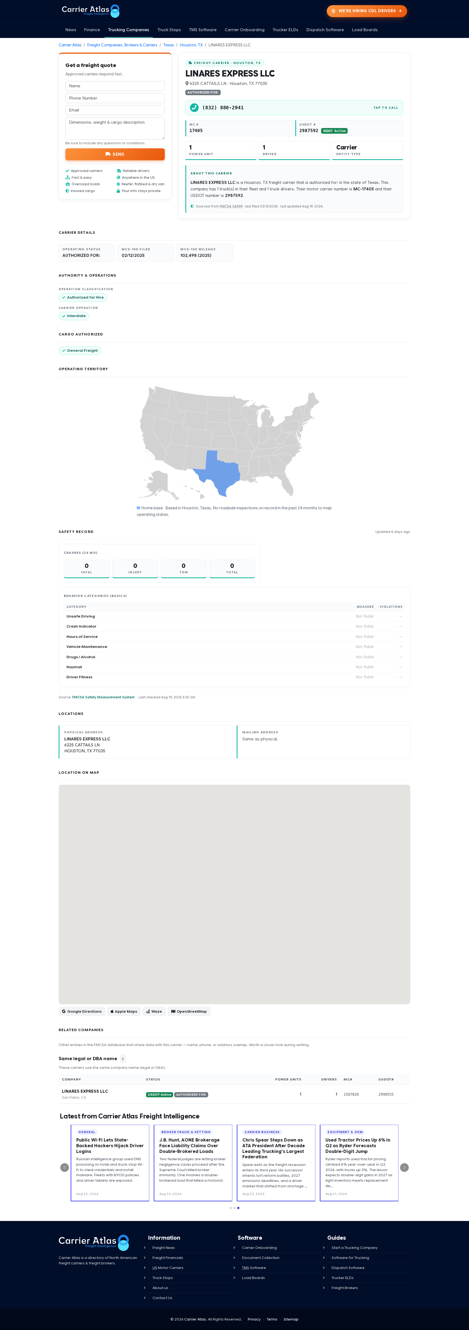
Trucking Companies (128, 29)
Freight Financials (168, 1257)
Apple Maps (126, 1011)
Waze (156, 1011)
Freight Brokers (345, 1288)
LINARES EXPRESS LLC (85, 1091)
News (70, 29)
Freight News (164, 1247)
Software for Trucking (350, 1257)
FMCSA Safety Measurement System (103, 697)
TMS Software (203, 29)
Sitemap (291, 1319)
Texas (168, 45)
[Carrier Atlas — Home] (91, 11)
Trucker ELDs (285, 29)
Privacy (254, 1319)
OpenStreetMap (192, 1011)
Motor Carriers (168, 1267)
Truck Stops (169, 29)
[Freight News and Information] (94, 1243)
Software (254, 1267)
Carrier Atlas (70, 45)
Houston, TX (191, 45)
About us (160, 1288)
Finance (92, 29)
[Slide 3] (238, 1208)
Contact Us (162, 1298)
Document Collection (261, 1257)
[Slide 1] (231, 1208)
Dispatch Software (325, 29)
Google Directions (84, 1011)
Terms (272, 1319)
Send (118, 154)
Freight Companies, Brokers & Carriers (122, 45)
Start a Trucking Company (355, 1247)
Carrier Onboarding (245, 29)
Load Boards (365, 29)
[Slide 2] (234, 1208)
